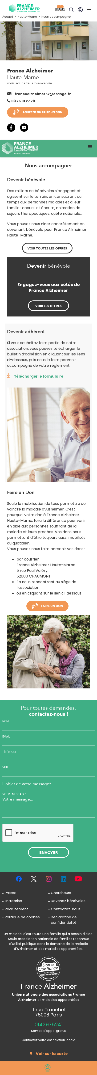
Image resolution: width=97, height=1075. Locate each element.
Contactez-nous (66, 908)
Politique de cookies (22, 917)
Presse (10, 892)
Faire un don (52, 606)
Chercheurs (61, 892)
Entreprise (13, 900)
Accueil (7, 17)
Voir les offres (48, 306)
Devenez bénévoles (68, 900)
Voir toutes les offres (47, 248)
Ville (5, 767)
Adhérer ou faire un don (42, 112)
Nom (5, 721)
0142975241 (49, 1024)
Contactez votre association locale (48, 1040)
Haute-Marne (27, 17)
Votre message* (14, 794)
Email (6, 736)
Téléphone (9, 751)
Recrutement (16, 908)
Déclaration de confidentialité (64, 920)
